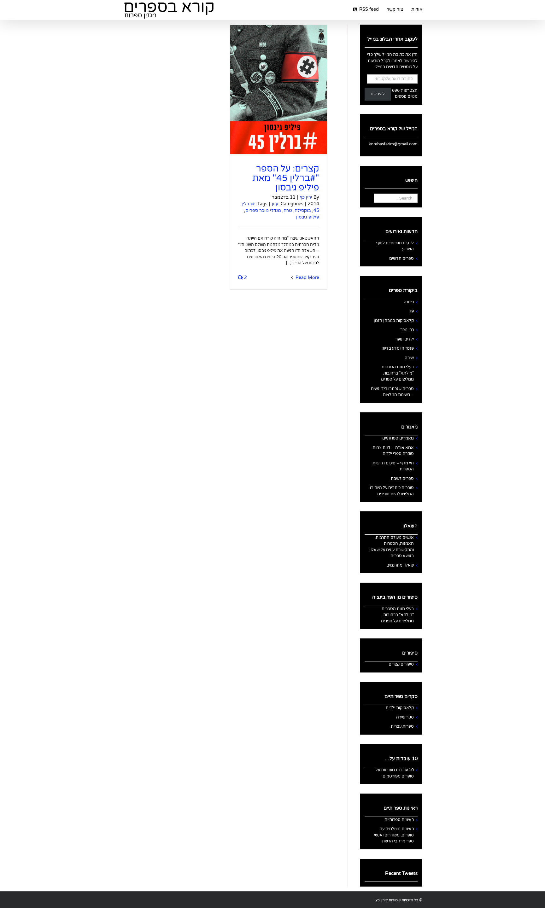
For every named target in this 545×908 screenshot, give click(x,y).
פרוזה (409, 302)
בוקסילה (303, 210)
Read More (306, 277)
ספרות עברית (402, 726)
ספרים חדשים (401, 258)
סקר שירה (405, 717)
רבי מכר (407, 329)
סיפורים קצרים (401, 664)
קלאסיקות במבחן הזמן (394, 320)
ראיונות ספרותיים (399, 819)
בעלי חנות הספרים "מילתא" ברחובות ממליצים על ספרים (397, 373)
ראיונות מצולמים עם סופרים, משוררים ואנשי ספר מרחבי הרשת (394, 835)
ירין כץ (306, 197)
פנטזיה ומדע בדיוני (398, 348)
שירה (409, 357)
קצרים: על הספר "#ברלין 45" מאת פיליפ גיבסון (285, 178)
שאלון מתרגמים (400, 565)
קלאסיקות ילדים (400, 707)
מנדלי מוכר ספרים (263, 210)
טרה (288, 210)
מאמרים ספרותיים (398, 438)
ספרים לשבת (402, 478)
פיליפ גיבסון (307, 217)
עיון (275, 204)
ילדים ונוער (405, 339)
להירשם (378, 93)
